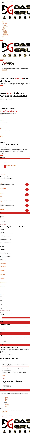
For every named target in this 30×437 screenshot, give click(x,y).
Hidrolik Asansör (5, 30)
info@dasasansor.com (4, 70)
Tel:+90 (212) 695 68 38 (4, 411)
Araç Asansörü (5, 33)
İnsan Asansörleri (2, 270)
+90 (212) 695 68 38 (4, 69)
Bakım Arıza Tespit (5, 26)
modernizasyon (2, 204)
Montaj (6, 406)
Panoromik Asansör (5, 34)
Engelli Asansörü (5, 32)
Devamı (1, 185)
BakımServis (1, 128)
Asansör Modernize (1, 120)
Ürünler (3, 36)
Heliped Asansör (5, 31)
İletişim (2, 37)
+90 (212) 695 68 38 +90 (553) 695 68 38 (10, 165)
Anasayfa (3, 21)
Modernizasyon (7, 404)
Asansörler (3, 29)
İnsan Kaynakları (5, 23)
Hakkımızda (6, 397)
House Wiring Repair (3, 260)
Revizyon (4, 27)
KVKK (3, 416)
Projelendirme (4, 25)
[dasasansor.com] (8, 65)
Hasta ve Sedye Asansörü (3, 282)
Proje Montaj (1, 136)
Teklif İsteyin (1, 40)
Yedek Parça (4, 28)
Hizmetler (3, 24)
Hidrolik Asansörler (2, 274)
